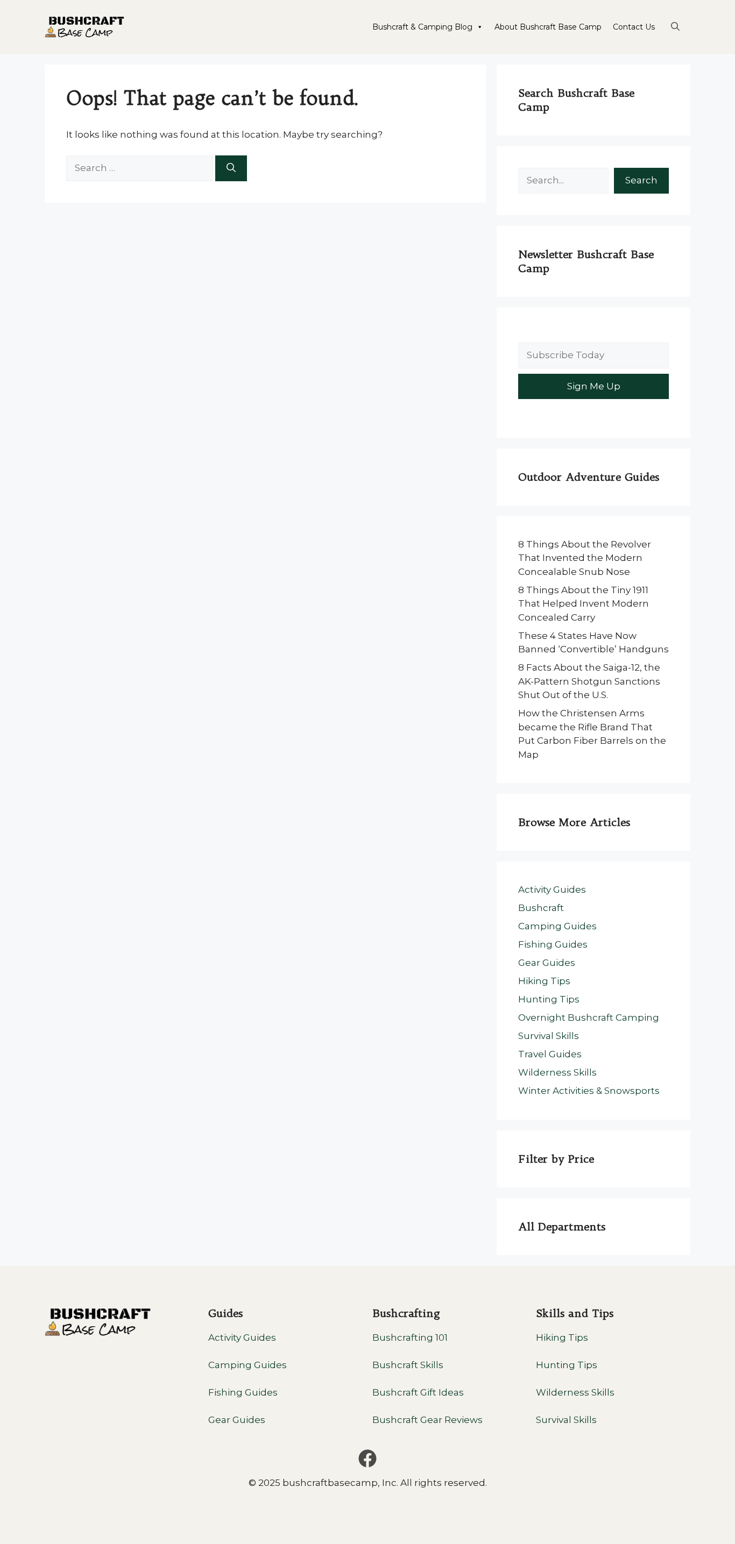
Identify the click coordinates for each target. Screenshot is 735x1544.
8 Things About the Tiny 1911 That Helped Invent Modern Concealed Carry (583, 604)
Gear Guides (546, 962)
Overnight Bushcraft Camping (588, 1017)
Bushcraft (541, 907)
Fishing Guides (553, 944)
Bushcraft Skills (407, 1365)
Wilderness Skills (557, 1072)
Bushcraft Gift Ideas (418, 1392)
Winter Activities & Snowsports (589, 1090)
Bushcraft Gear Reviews (427, 1419)
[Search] (231, 168)
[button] (675, 27)
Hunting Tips (548, 999)
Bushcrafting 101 (410, 1337)
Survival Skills (548, 1035)
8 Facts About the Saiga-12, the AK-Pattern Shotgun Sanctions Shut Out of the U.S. (589, 681)
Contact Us (634, 27)
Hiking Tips (544, 981)
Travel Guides (550, 1054)
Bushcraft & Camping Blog (422, 27)
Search (641, 180)
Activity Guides (552, 889)
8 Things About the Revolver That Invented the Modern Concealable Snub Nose (584, 558)
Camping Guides (557, 926)
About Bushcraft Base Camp (548, 27)
